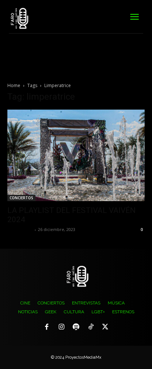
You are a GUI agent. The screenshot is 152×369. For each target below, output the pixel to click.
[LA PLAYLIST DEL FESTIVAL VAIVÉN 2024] (76, 155)
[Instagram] (61, 327)
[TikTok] (90, 327)
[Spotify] (76, 327)
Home (13, 85)
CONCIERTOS (21, 197)
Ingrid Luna (20, 229)
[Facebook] (46, 327)
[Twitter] (105, 327)
